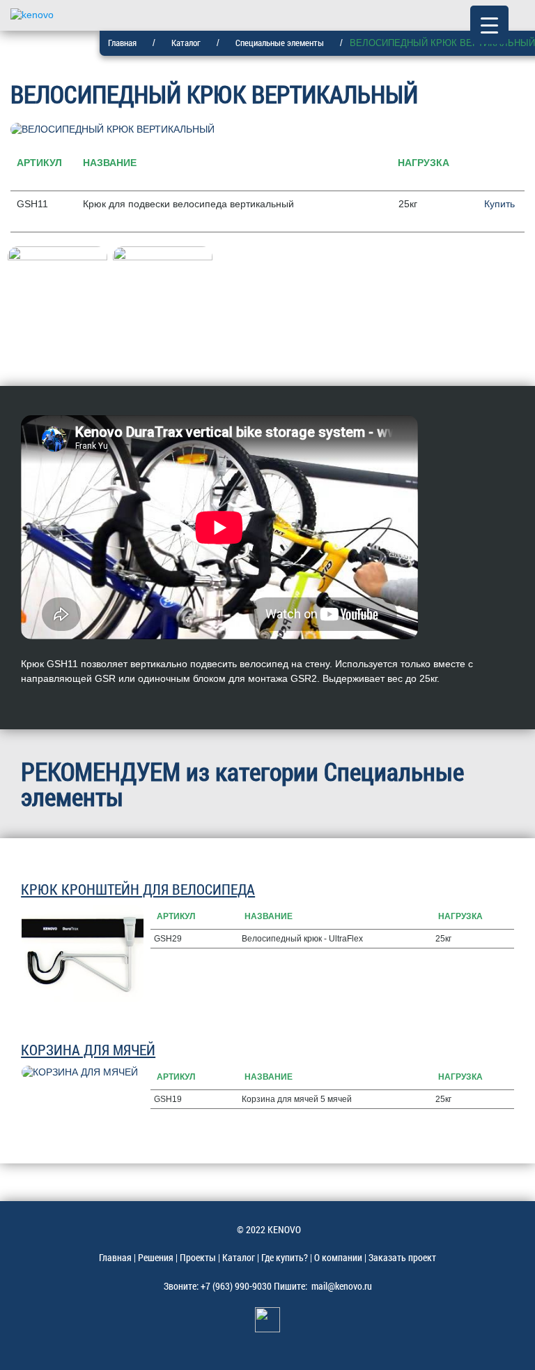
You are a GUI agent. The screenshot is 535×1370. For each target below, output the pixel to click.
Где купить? (284, 1257)
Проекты (198, 1257)
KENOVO (284, 1229)
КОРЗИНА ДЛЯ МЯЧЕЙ (88, 1049)
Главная (122, 42)
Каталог (186, 42)
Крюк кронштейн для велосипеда (138, 889)
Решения (155, 1257)
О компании (338, 1257)
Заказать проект (402, 1257)
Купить (499, 203)
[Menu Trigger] (489, 25)
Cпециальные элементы (279, 42)
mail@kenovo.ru (341, 1286)
